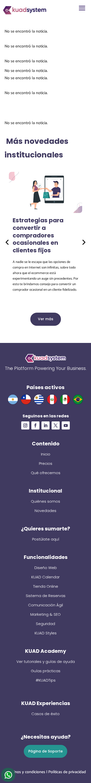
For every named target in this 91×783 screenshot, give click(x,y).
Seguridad (45, 623)
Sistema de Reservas (45, 595)
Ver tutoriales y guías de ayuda (45, 661)
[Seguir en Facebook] (35, 425)
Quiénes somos (45, 501)
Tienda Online (45, 586)
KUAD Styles (46, 633)
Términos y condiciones (25, 772)
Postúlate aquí (45, 539)
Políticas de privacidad (67, 772)
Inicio (45, 454)
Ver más (45, 318)
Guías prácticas (45, 670)
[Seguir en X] (56, 425)
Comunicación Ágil (45, 605)
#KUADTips (46, 680)
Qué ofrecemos (45, 472)
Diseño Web (45, 567)
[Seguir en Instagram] (25, 425)
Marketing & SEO (45, 614)
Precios (45, 463)
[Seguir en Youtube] (66, 425)
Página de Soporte (45, 751)
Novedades (45, 510)
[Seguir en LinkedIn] (45, 425)
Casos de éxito (45, 713)
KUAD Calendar (45, 577)
